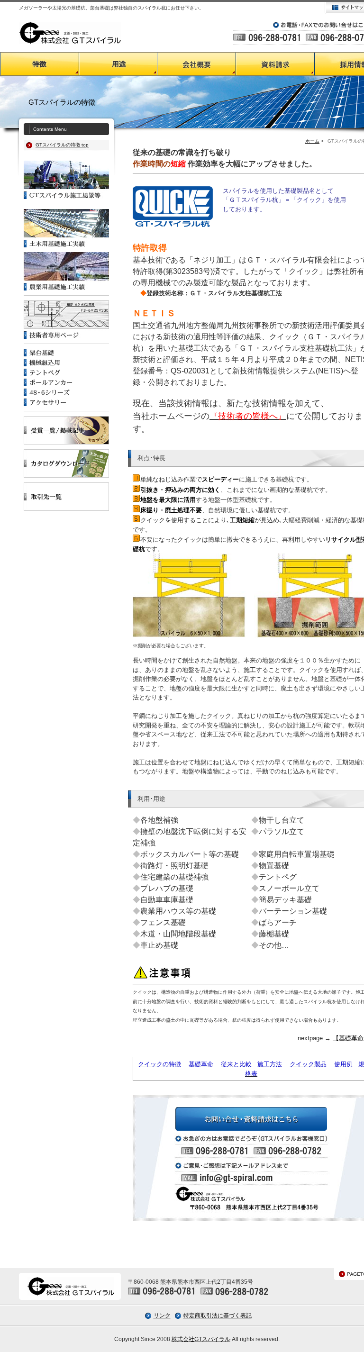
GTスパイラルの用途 (118, 64)
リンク (162, 1315)
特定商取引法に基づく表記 (217, 1315)
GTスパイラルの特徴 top (62, 144)
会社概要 (196, 64)
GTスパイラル (70, 33)
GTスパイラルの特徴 (39, 64)
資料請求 (275, 64)
